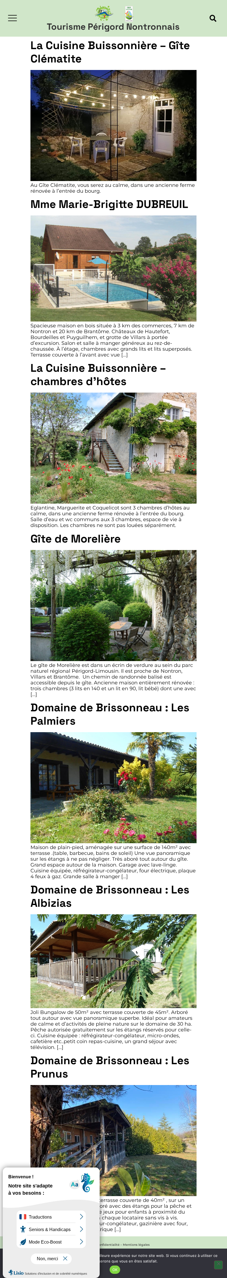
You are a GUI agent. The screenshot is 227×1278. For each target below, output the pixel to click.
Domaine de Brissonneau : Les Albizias (109, 896)
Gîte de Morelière (75, 539)
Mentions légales (136, 1245)
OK (115, 1269)
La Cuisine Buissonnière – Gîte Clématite (110, 52)
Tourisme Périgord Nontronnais (113, 26)
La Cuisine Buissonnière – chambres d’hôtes (98, 374)
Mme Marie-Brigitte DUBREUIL (109, 204)
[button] (213, 18)
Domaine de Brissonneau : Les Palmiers (109, 714)
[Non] (218, 1265)
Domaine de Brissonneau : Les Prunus (109, 1067)
